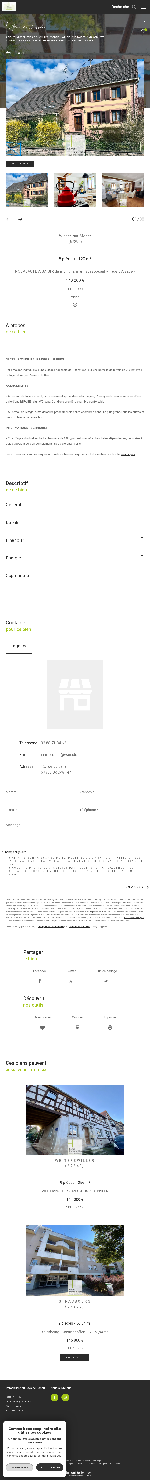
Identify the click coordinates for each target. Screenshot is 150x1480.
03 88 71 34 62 (53, 743)
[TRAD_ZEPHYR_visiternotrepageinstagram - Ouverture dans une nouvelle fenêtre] (65, 1397)
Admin (81, 1464)
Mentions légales (67, 1464)
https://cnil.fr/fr (96, 912)
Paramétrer (19, 1467)
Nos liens (91, 1464)
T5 (102, 37)
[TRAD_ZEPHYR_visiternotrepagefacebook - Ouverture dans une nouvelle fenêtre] (54, 1397)
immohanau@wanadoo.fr (62, 754)
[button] (20, 219)
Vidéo (75, 297)
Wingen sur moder (74, 37)
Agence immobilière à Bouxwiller (27, 37)
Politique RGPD (105, 1464)
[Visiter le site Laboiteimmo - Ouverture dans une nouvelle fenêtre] (75, 1471)
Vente (55, 37)
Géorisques (128, 454)
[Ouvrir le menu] (144, 7)
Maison (93, 37)
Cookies (117, 1464)
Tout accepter (49, 1467)
